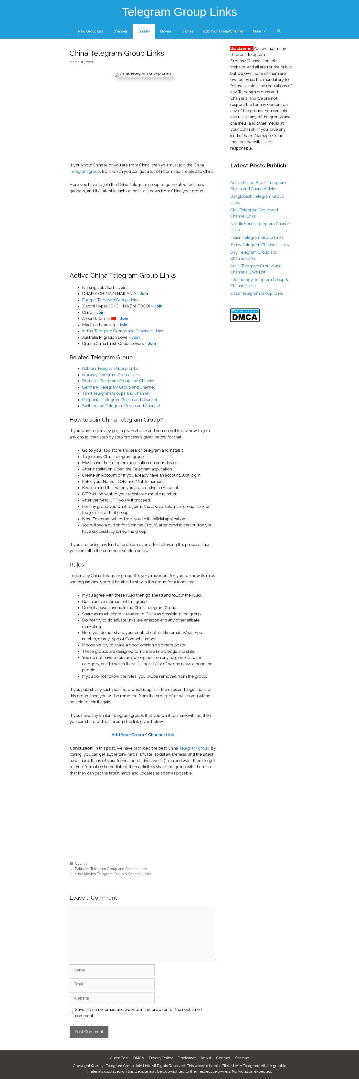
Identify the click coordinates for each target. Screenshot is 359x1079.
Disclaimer (187, 1058)
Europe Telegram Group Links (110, 299)
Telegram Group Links (179, 11)
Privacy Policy (161, 1058)
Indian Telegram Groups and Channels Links (122, 330)
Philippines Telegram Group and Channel (119, 399)
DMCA (138, 1058)
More (257, 31)
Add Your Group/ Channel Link (143, 734)
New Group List (90, 31)
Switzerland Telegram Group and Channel (121, 405)
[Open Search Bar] (278, 31)
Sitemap (242, 1058)
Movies (166, 31)
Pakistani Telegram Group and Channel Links (111, 869)
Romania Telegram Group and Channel (118, 380)
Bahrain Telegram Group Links (110, 368)
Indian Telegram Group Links (257, 237)
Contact (223, 1058)
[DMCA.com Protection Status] (245, 320)
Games (187, 31)
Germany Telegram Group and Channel (119, 387)
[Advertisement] (143, 126)
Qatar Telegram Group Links (256, 293)
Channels (120, 31)
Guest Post (119, 1058)
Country (143, 31)
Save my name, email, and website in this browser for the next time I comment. (138, 1012)
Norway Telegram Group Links (111, 374)
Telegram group (85, 171)
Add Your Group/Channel (223, 31)
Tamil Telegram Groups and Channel (116, 393)
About (206, 1058)
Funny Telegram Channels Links (259, 244)
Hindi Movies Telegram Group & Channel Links (113, 874)
